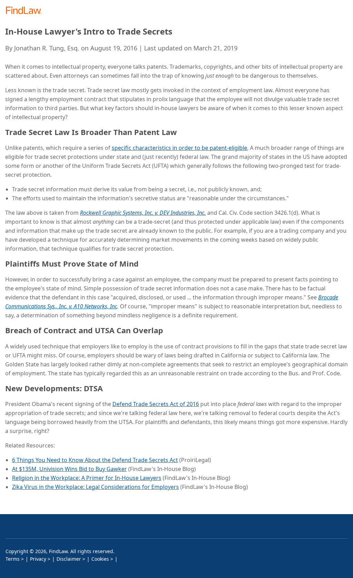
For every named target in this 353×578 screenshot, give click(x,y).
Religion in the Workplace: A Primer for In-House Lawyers (86, 478)
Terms (13, 559)
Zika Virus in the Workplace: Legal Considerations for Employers (95, 487)
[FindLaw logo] (26, 10)
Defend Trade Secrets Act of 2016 (155, 404)
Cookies (100, 559)
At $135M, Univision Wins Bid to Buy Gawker (69, 469)
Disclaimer (69, 559)
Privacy (38, 559)
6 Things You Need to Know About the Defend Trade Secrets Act (95, 460)
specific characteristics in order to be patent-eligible (179, 148)
